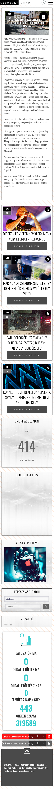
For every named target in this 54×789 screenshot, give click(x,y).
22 (7, 316)
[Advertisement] (27, 506)
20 (7, 371)
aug (9, 13)
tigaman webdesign (12, 767)
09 (10, 18)
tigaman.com (39, 767)
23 (7, 212)
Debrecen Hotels (27, 764)
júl (7, 367)
